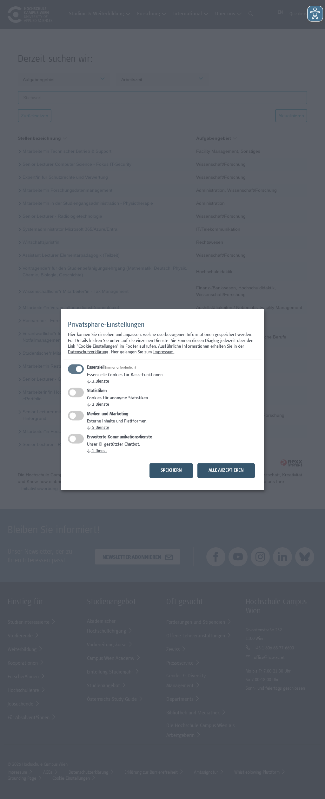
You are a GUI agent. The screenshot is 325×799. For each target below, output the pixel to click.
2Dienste (98, 405)
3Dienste (98, 381)
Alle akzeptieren (226, 470)
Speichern (171, 470)
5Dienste (98, 428)
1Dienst (97, 451)
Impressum (163, 352)
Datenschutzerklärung (88, 352)
